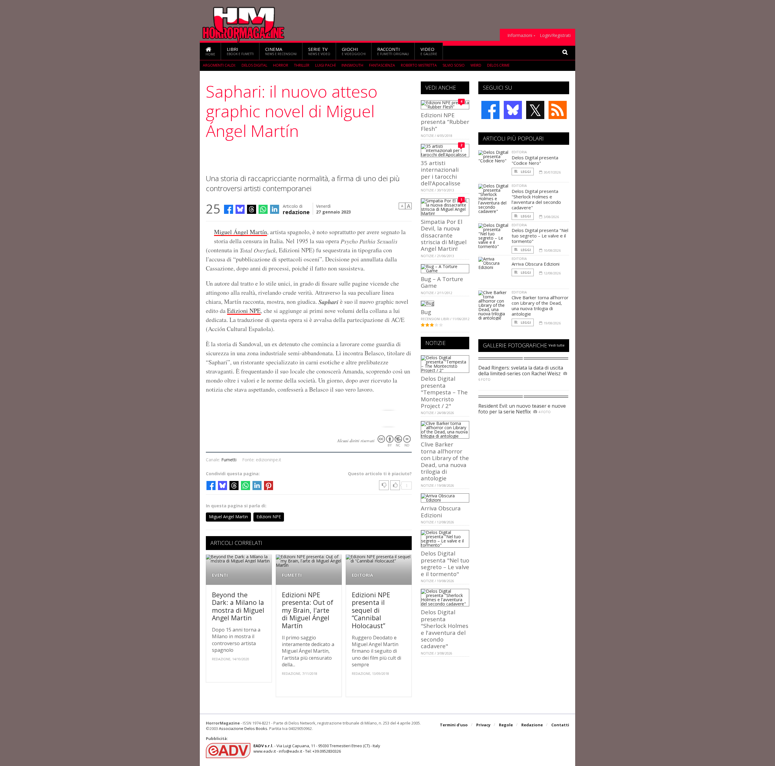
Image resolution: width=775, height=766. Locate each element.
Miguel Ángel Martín (240, 232)
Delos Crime (498, 65)
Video (428, 51)
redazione (296, 211)
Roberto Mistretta (419, 65)
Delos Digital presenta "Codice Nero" (535, 160)
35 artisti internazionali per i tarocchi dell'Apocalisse (440, 173)
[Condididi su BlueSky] (240, 209)
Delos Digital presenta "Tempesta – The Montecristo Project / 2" (444, 392)
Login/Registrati (555, 35)
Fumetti (228, 460)
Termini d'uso (454, 725)
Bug (426, 312)
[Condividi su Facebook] (228, 209)
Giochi (354, 51)
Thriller (301, 65)
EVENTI (220, 575)
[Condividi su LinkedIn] (274, 209)
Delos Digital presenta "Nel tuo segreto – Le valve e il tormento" (445, 563)
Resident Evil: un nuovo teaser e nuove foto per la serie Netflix (522, 409)
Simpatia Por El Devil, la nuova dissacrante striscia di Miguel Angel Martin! (444, 235)
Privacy (483, 725)
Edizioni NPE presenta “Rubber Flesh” (445, 121)
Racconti (393, 51)
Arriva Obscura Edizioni (441, 511)
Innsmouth (352, 65)
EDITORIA (362, 575)
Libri (240, 51)
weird (475, 65)
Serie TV (319, 51)
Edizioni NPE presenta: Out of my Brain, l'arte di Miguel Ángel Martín (307, 610)
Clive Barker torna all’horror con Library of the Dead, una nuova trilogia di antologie (445, 461)
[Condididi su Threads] (251, 209)
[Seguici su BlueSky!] (513, 110)
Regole (506, 725)
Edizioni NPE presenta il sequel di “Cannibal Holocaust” (371, 610)
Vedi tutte (557, 345)
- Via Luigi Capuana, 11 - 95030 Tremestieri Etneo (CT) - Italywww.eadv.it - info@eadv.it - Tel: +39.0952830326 (316, 748)
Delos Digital (254, 65)
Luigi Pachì (325, 65)
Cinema (281, 51)
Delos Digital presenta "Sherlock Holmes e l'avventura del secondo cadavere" (444, 629)
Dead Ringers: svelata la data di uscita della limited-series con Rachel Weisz (520, 370)
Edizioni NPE (244, 311)
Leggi (525, 171)
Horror (280, 65)
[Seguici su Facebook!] (490, 110)
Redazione (532, 725)
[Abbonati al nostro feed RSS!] (557, 110)
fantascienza (382, 65)
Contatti (560, 725)
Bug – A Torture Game (442, 282)
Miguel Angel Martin (228, 516)
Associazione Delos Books (243, 728)
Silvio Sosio (454, 65)
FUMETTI (292, 575)
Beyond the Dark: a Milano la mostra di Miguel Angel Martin (238, 606)
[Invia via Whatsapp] (263, 209)
